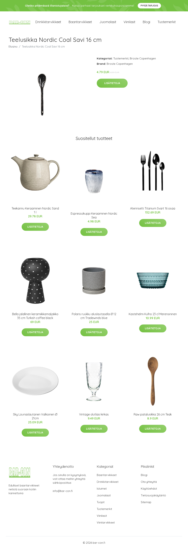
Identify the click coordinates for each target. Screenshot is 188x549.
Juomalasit (107, 22)
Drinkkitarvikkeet (48, 22)
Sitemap (146, 502)
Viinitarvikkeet (106, 522)
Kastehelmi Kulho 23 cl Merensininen (153, 314)
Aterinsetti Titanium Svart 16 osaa (152, 208)
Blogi (146, 22)
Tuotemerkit (167, 22)
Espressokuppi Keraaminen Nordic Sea (94, 215)
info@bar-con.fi (63, 491)
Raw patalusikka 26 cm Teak (153, 414)
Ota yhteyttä (149, 482)
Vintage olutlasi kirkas (94, 414)
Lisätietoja (112, 83)
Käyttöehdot (149, 488)
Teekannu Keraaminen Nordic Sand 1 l (35, 210)
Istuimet (102, 488)
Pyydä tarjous (149, 5)
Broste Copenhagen (143, 58)
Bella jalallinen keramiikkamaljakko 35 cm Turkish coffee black (35, 316)
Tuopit (100, 502)
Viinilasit (129, 22)
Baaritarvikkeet (80, 22)
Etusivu (13, 46)
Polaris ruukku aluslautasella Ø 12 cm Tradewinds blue (94, 316)
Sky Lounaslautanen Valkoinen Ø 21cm (35, 416)
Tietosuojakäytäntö (153, 495)
